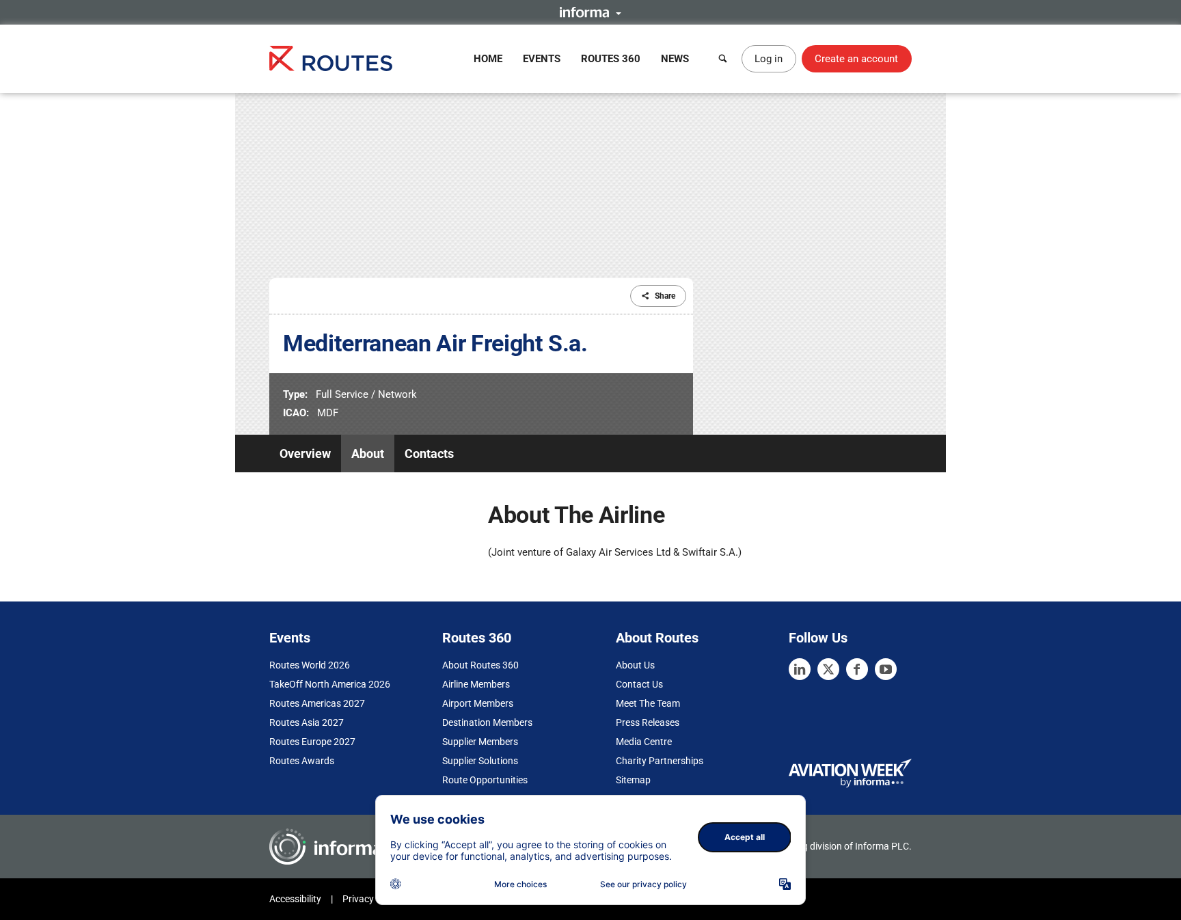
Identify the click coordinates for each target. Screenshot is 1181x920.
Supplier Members (480, 741)
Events (541, 59)
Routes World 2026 (309, 665)
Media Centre (644, 741)
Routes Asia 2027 (306, 722)
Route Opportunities (485, 779)
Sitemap (633, 779)
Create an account (856, 59)
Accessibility (295, 898)
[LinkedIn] (800, 669)
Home (488, 59)
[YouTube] (886, 669)
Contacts (429, 453)
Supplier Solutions (480, 760)
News (675, 59)
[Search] (723, 58)
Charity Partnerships (659, 760)
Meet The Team (648, 703)
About (367, 453)
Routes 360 (610, 59)
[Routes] (330, 58)
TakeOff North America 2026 (329, 684)
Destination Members (487, 722)
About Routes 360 (480, 665)
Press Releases (647, 722)
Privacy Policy (371, 898)
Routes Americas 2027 (317, 703)
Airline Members (476, 684)
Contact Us (639, 684)
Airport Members (477, 703)
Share (665, 296)
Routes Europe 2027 (312, 741)
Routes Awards (301, 760)
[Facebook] (857, 669)
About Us (635, 665)
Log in (769, 59)
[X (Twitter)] (828, 669)
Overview (305, 453)
